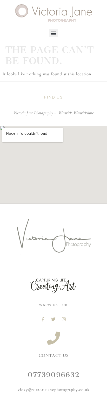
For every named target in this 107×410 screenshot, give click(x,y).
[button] (53, 33)
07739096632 (53, 374)
